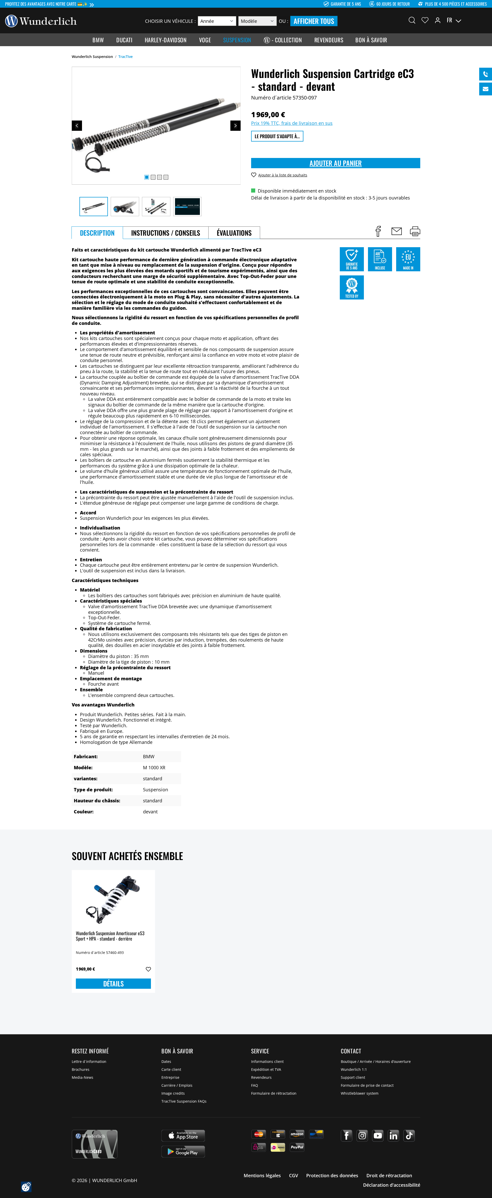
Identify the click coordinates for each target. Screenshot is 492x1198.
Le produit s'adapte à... (277, 136)
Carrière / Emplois (176, 1085)
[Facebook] (346, 1136)
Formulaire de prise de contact (367, 1085)
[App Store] (183, 1136)
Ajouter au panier (336, 163)
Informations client (267, 1061)
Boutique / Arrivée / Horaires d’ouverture (376, 1061)
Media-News (82, 1077)
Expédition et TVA (266, 1069)
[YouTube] (378, 1136)
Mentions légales (262, 1175)
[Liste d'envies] (425, 20)
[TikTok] (409, 1136)
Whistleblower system (359, 1093)
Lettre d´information (89, 1061)
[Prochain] (235, 126)
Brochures (80, 1069)
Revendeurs (261, 1077)
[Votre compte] (438, 20)
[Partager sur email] (397, 231)
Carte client (171, 1069)
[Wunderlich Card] (95, 1144)
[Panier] (484, 20)
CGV (293, 1175)
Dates (166, 1061)
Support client (353, 1077)
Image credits (173, 1093)
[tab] (97, 232)
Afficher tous (314, 21)
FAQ (254, 1085)
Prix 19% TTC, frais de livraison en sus (292, 123)
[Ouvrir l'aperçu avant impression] (415, 231)
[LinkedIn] (393, 1136)
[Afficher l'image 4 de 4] (165, 177)
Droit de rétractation (389, 1175)
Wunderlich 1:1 (354, 1069)
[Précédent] (77, 126)
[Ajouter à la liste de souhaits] (148, 969)
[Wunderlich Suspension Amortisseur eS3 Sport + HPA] (113, 899)
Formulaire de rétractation (273, 1093)
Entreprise (170, 1077)
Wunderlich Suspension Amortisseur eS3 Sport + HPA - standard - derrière (110, 936)
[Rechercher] (412, 20)
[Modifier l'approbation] (26, 1187)
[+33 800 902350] (485, 74)
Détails (113, 984)
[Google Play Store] (183, 1151)
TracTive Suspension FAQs (184, 1101)
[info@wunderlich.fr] (485, 89)
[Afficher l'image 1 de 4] (146, 177)
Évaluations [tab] (234, 233)
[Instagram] (362, 1136)
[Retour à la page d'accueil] (41, 20)
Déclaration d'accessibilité (391, 1185)
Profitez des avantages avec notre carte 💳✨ (46, 4)
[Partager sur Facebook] (378, 231)
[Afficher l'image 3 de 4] (159, 177)
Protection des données (332, 1175)
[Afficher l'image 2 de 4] (153, 177)
